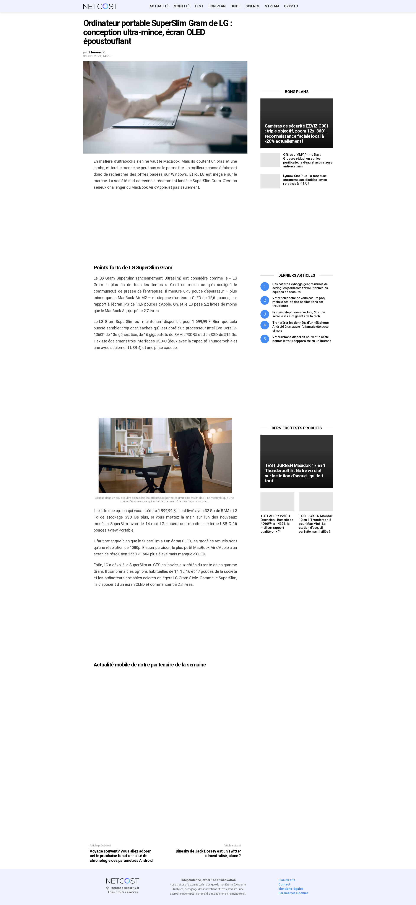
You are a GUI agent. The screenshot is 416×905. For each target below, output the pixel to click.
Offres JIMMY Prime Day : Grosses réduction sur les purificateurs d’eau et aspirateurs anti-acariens (307, 160)
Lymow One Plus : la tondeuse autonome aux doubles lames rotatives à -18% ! (305, 180)
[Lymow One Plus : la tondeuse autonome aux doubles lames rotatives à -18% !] (270, 181)
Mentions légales (290, 888)
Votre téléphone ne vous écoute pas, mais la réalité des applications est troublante (298, 302)
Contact (284, 884)
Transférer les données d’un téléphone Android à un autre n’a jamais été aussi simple (300, 326)
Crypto (291, 6)
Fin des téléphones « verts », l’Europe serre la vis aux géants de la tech (298, 314)
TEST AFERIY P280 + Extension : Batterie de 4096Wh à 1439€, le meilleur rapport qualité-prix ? (276, 524)
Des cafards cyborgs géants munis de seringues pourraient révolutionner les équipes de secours (300, 288)
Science (252, 6)
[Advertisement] (165, 225)
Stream (272, 6)
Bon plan (217, 6)
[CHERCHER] (330, 6)
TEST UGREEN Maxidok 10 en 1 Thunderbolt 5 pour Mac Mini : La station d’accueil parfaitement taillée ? (316, 524)
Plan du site (286, 880)
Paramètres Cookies (293, 893)
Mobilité (181, 6)
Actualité (159, 6)
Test (198, 6)
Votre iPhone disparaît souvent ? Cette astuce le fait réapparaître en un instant (301, 339)
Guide (235, 6)
